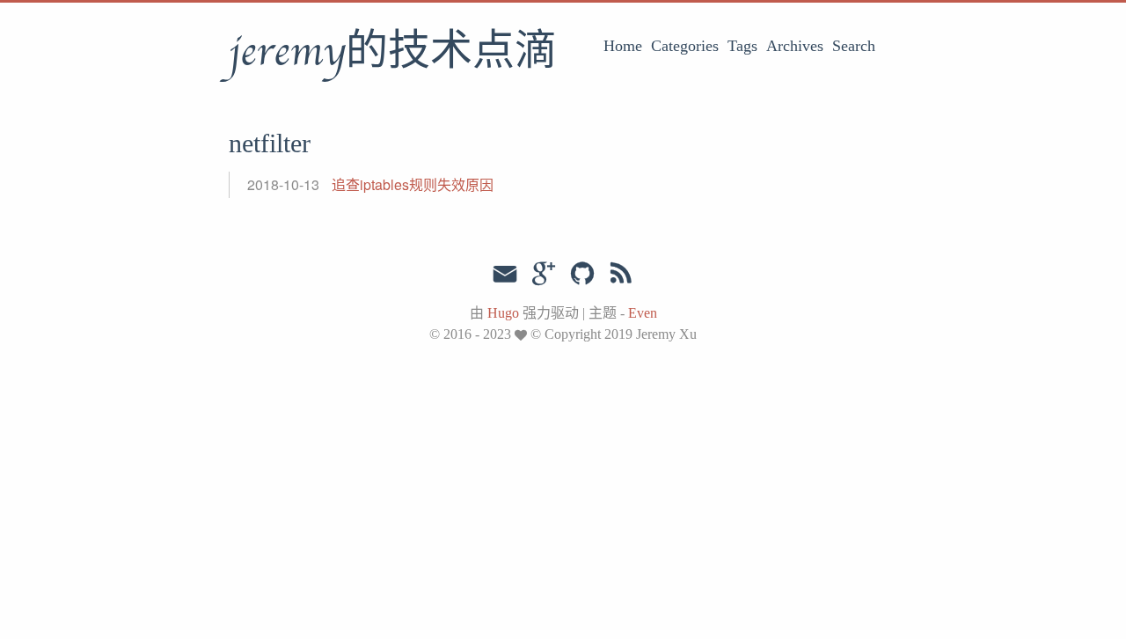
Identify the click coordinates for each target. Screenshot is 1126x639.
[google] (543, 274)
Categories (685, 46)
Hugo (503, 312)
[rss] (621, 274)
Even (642, 312)
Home (622, 46)
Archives (794, 46)
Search (853, 46)
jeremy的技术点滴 (393, 52)
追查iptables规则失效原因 (413, 184)
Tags (742, 46)
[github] (582, 274)
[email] (505, 272)
